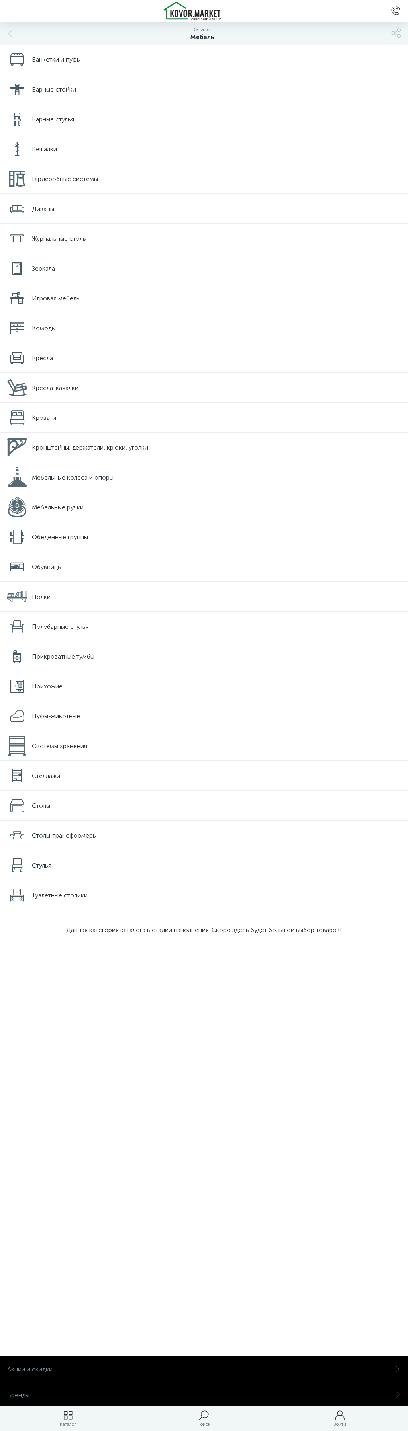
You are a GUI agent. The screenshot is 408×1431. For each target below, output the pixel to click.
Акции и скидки (30, 1369)
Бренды (18, 1395)
